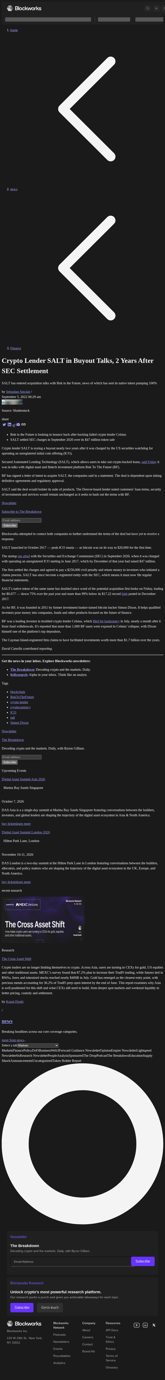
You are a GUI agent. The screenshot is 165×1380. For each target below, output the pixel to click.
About (86, 1330)
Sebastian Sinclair (18, 391)
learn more (23, 824)
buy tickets (9, 824)
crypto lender (19, 702)
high (125, 594)
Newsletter (9, 503)
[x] (154, 1325)
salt (12, 717)
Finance (15, 348)
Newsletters (61, 1341)
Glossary (112, 1367)
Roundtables (61, 1356)
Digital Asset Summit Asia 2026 (23, 779)
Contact (87, 1344)
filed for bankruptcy (106, 621)
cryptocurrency (20, 707)
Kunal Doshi (14, 1001)
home (14, 30)
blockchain (17, 692)
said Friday (149, 462)
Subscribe (143, 1261)
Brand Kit (88, 1351)
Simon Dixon (19, 722)
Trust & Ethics (110, 1339)
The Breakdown (13, 740)
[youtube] (136, 1325)
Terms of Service (112, 1358)
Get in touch (49, 1307)
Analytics (59, 1363)
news (13, 189)
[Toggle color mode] (156, 8)
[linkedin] (145, 1325)
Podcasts (59, 1334)
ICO (13, 712)
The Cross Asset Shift (16, 959)
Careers (87, 1337)
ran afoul (24, 556)
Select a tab (9, 1045)
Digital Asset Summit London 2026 (26, 832)
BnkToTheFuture (22, 697)
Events (58, 1348)
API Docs (112, 1330)
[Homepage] (24, 8)
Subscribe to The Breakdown (21, 511)
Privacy (111, 1348)
